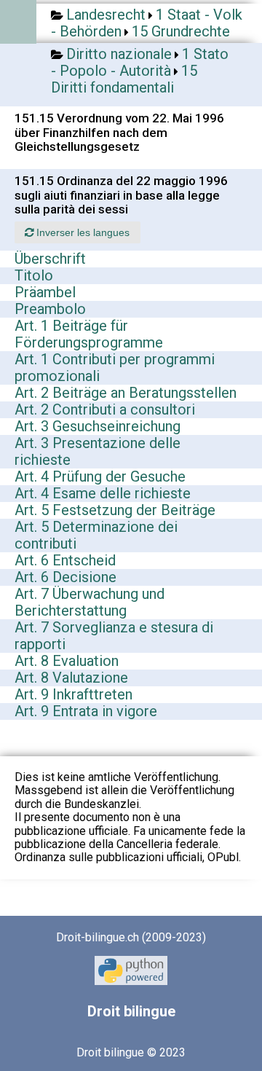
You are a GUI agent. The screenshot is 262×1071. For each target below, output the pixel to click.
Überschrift (50, 258)
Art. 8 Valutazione (71, 677)
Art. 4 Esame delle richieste (103, 493)
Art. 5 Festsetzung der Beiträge (115, 510)
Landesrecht (106, 14)
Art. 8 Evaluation (67, 661)
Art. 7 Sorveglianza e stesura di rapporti (114, 636)
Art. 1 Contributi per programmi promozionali (115, 367)
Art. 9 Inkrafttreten (73, 694)
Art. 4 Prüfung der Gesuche (100, 476)
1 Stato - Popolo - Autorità (140, 62)
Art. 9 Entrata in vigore (86, 711)
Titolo (34, 275)
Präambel (45, 292)
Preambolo (50, 309)
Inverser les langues (81, 232)
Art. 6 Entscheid (65, 560)
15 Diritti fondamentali (124, 79)
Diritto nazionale (119, 54)
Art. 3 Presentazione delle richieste (97, 451)
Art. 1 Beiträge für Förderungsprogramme (89, 334)
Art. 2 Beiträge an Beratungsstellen (126, 392)
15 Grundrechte (181, 31)
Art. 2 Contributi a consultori (105, 409)
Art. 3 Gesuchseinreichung (97, 426)
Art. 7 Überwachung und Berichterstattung (89, 602)
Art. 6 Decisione (65, 577)
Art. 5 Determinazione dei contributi (96, 535)
